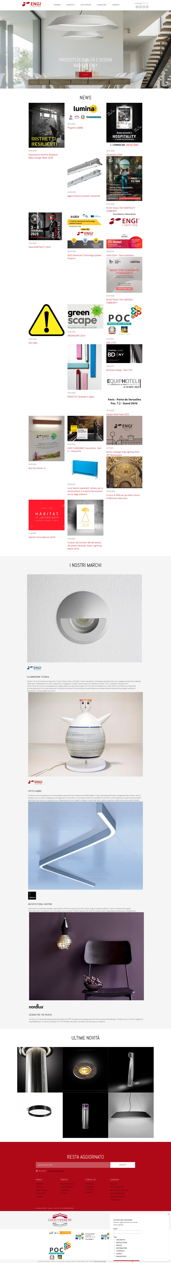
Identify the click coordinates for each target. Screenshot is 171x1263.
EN (143, 3)
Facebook (89, 1184)
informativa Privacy (55, 1171)
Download (101, 5)
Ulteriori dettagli (100, 1261)
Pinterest (89, 1190)
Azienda (57, 5)
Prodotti (70, 5)
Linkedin (89, 1192)
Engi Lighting (67, 1187)
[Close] (168, 1214)
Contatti (115, 5)
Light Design (85, 5)
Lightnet (64, 1190)
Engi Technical (67, 1184)
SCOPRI (85, 75)
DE (147, 3)
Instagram (90, 1187)
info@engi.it (115, 1200)
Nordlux (64, 1193)
